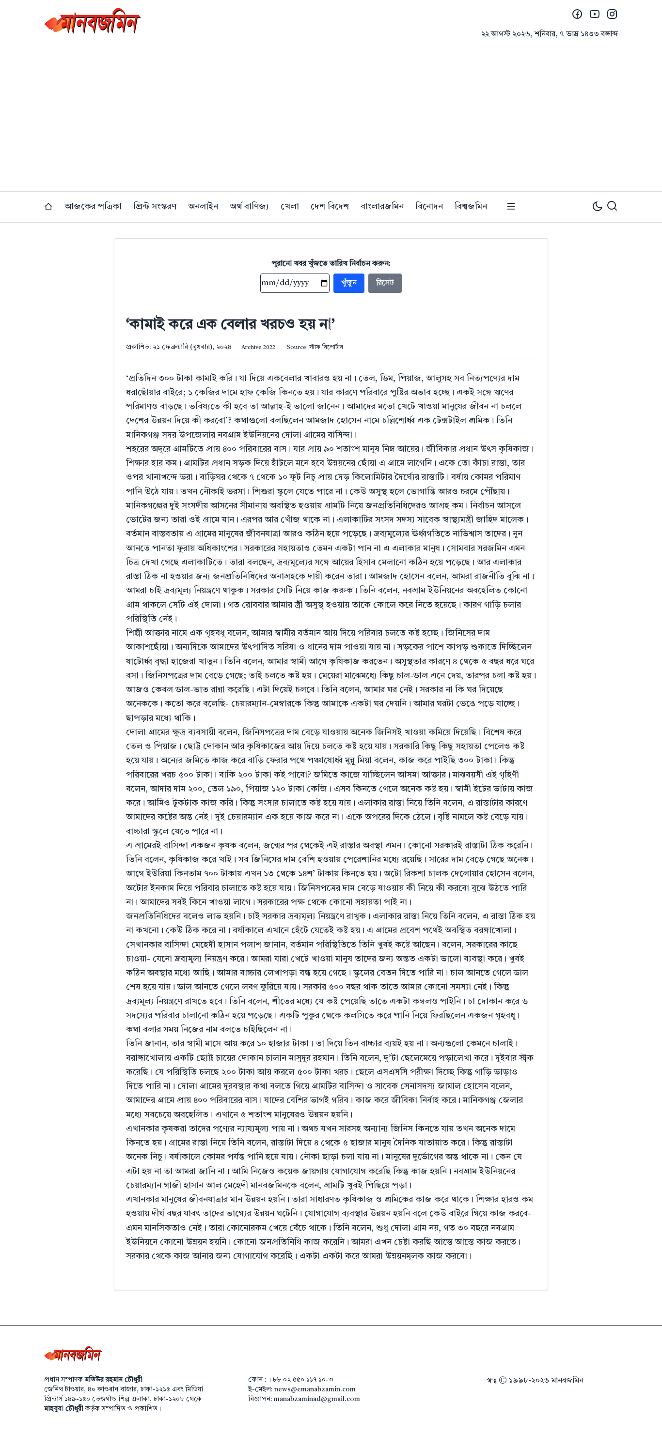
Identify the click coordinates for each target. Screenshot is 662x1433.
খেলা (290, 206)
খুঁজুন (349, 283)
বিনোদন (429, 206)
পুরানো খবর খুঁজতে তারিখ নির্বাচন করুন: (331, 264)
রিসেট (385, 283)
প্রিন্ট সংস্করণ (154, 206)
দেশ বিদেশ (330, 206)
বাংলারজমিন (382, 206)
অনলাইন (203, 206)
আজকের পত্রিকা (93, 206)
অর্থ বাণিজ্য (249, 206)
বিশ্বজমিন (471, 206)
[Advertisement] (331, 118)
